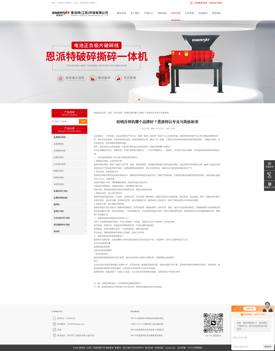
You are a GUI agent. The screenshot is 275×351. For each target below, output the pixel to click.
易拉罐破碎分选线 (62, 225)
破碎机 (57, 204)
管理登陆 (198, 348)
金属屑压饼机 (60, 137)
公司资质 (189, 13)
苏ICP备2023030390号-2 (133, 348)
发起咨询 (267, 347)
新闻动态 (162, 13)
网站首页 (121, 13)
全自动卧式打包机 (62, 218)
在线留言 (203, 13)
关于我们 (135, 13)
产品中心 (148, 13)
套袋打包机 (59, 211)
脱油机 (57, 231)
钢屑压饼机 (59, 171)
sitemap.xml (170, 348)
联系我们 (216, 13)
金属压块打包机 (61, 191)
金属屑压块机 (60, 151)
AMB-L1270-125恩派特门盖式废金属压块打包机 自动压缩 (148, 324)
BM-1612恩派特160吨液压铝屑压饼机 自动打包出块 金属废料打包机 (148, 318)
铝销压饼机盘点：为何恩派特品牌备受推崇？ (122, 283)
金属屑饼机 (59, 144)
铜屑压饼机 (59, 178)
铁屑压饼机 (59, 157)
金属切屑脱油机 (61, 198)
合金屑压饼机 (60, 164)
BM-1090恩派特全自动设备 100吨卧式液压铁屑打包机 (148, 330)
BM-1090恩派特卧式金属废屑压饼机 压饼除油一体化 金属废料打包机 (148, 335)
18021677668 (215, 3)
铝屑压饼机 (59, 184)
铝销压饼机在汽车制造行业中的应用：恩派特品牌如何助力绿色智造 (132, 287)
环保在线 (159, 348)
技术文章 (175, 13)
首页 (110, 113)
